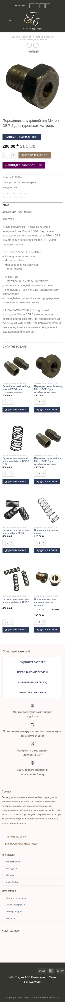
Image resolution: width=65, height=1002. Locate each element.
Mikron (13, 187)
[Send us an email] (37, 5)
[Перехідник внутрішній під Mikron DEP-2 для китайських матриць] (48, 366)
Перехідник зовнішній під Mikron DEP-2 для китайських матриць (47, 461)
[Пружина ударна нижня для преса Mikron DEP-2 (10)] (16, 438)
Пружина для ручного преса (46, 531)
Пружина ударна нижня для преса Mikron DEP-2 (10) (15, 461)
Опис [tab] (5, 205)
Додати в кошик (35, 155)
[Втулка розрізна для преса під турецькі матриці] (48, 579)
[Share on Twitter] (17, 195)
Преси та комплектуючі (38, 37)
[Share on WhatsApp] (5, 195)
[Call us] (42, 5)
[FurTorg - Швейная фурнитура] (32, 19)
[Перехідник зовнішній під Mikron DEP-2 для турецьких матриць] (16, 366)
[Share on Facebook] (11, 195)
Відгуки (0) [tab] (8, 219)
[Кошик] (60, 21)
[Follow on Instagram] (31, 5)
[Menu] (4, 21)
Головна (15, 37)
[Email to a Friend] (23, 195)
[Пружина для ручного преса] (48, 510)
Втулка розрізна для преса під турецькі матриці (45, 602)
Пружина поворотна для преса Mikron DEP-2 (15, 531)
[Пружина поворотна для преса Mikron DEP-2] (16, 510)
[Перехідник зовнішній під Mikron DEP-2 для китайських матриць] (48, 438)
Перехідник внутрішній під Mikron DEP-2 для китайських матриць (48, 389)
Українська (20, 5)
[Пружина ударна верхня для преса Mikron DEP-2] (16, 579)
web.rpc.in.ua (51, 997)
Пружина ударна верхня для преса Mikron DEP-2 (15, 600)
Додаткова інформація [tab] (17, 212)
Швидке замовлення (25, 165)
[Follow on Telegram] (47, 5)
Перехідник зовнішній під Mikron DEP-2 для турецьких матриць (16, 389)
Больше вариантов (21, 137)
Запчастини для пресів (32, 39)
